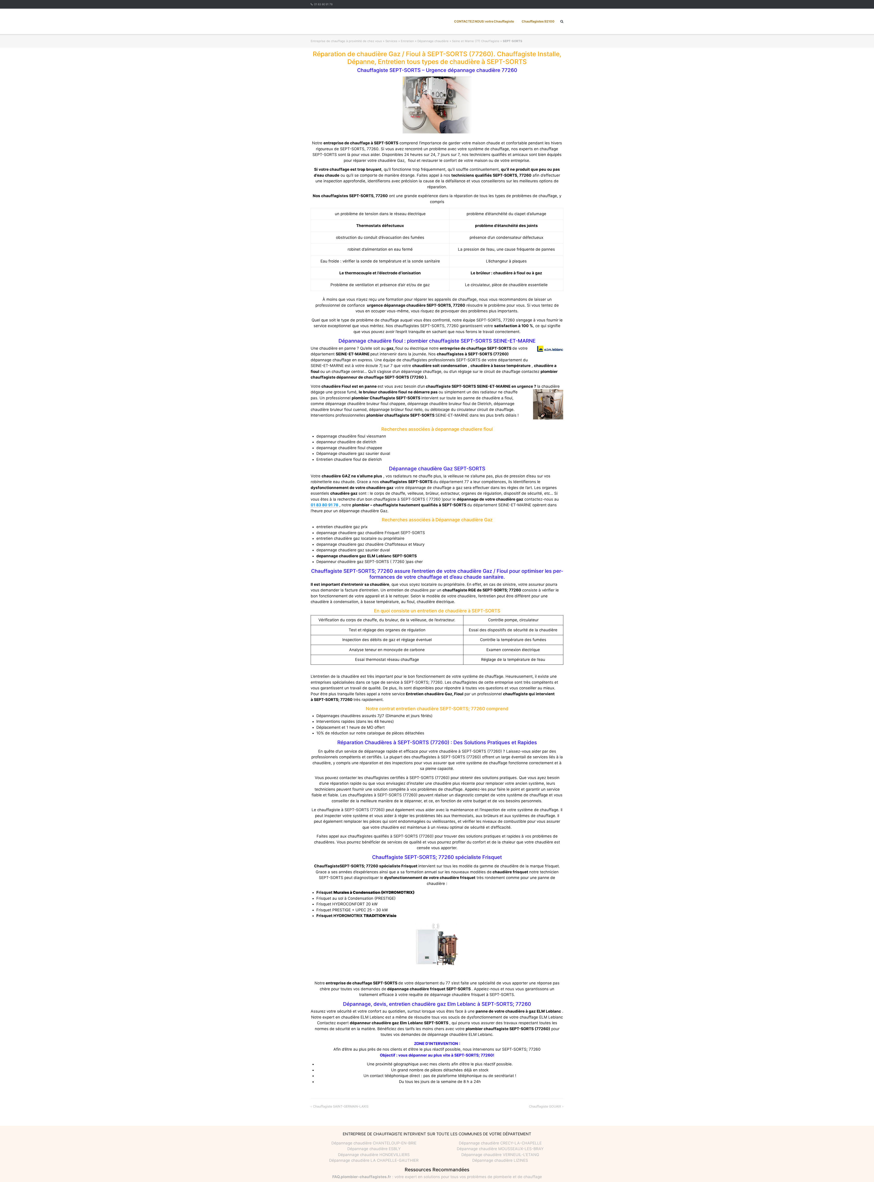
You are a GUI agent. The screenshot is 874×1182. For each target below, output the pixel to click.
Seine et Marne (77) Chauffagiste (475, 41)
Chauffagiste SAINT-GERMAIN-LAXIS (340, 1106)
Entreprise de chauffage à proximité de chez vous (346, 41)
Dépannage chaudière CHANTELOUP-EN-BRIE (374, 1143)
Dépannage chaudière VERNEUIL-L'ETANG (500, 1154)
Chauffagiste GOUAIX (545, 1106)
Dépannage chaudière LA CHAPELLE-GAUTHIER (374, 1160)
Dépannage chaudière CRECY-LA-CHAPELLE (500, 1143)
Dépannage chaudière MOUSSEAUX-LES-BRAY (500, 1148)
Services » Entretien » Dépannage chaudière (417, 41)
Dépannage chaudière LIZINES (500, 1160)
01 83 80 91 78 (323, 4)
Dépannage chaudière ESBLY (374, 1148)
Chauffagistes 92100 (538, 21)
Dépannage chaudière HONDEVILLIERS (374, 1154)
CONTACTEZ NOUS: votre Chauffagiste (484, 21)
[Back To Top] (862, 1171)
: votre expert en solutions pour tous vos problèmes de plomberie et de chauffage (437, 1176)
